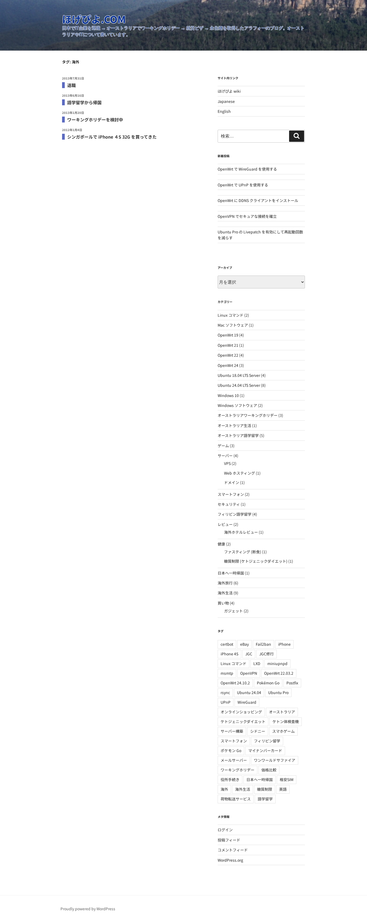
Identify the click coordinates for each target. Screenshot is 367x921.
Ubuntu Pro (278, 692)
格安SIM (286, 779)
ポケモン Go (231, 750)
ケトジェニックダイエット (243, 721)
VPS (227, 463)
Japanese (226, 101)
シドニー (257, 731)
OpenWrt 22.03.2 (278, 673)
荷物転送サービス (236, 798)
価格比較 (268, 769)
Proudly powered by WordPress (87, 908)
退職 (71, 85)
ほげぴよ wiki (229, 91)
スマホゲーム (283, 731)
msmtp (227, 673)
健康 (221, 544)
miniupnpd (277, 663)
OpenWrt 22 (228, 355)
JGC (248, 653)
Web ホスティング (239, 473)
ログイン (225, 829)
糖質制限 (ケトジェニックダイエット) (255, 561)
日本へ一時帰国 (231, 573)
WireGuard (247, 702)
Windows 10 (228, 395)
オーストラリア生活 (234, 425)
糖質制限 (264, 789)
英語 (283, 789)
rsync (225, 692)
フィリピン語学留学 (234, 514)
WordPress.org (230, 860)
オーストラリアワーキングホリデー (248, 415)
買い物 (223, 603)
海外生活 (225, 592)
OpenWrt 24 (228, 365)
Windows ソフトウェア (237, 405)
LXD (256, 663)
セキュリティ (229, 504)
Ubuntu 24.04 (249, 692)
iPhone (284, 644)
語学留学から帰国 (84, 102)
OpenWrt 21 (228, 345)
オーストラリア (282, 711)
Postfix (292, 682)
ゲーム (223, 445)
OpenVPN (248, 673)
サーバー (225, 455)
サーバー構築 (232, 731)
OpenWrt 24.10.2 (235, 682)
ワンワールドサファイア (274, 760)
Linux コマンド (230, 315)
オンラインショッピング (241, 711)
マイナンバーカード (265, 750)
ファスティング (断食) (242, 551)
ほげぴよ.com (94, 19)
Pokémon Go (268, 682)
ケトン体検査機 (285, 721)
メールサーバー (234, 760)
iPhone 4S (229, 653)
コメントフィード (233, 850)
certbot (227, 644)
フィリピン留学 (267, 740)
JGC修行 (266, 653)
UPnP (226, 702)
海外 (224, 789)
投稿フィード (229, 840)
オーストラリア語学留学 (238, 435)
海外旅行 (225, 583)
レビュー (225, 524)
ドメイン (231, 482)
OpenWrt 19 (228, 335)
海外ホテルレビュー (241, 532)
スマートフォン (231, 494)
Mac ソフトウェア (233, 325)
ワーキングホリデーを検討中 (95, 119)
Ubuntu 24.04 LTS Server (239, 385)
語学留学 (265, 798)
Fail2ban (263, 644)
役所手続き (230, 779)
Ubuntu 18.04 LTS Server (239, 375)
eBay (244, 644)
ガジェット (233, 610)
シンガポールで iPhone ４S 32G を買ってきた (112, 136)
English (224, 111)
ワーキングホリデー (237, 769)
